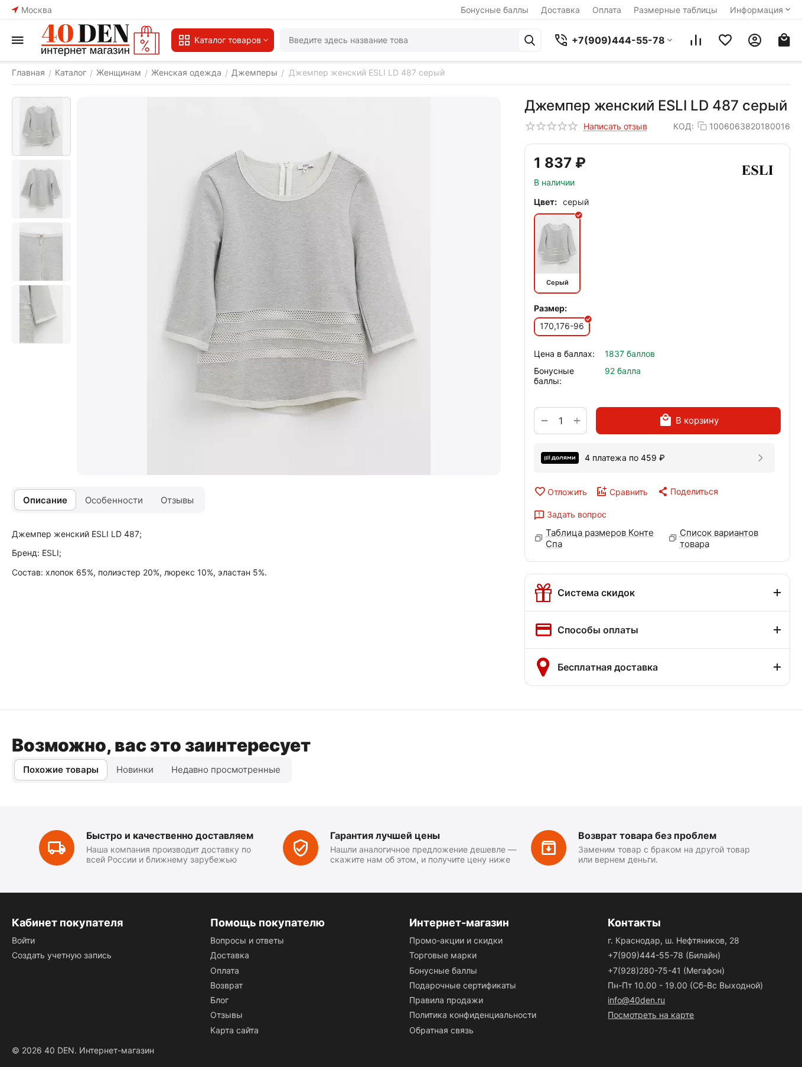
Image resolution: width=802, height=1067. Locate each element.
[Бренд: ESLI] (757, 170)
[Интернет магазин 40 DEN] (100, 40)
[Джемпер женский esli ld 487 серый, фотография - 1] (289, 286)
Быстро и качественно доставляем (169, 835)
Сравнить (628, 492)
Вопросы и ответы (247, 940)
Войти (23, 940)
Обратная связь (441, 1030)
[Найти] (529, 40)
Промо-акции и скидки (456, 940)
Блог (219, 1000)
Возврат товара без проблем (647, 835)
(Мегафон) (666, 970)
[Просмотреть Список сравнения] (696, 40)
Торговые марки (443, 955)
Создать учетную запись (62, 955)
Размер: (550, 308)
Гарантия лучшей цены (385, 835)
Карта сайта (234, 1030)
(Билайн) (664, 955)
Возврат (226, 985)
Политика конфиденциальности (472, 1015)
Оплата (606, 10)
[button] (687, 491)
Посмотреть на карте (651, 1015)
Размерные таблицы (676, 10)
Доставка (560, 10)
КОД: (683, 126)
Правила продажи (446, 1000)
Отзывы (226, 1015)
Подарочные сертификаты (462, 985)
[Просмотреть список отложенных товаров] (725, 40)
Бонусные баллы (495, 10)
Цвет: (545, 202)
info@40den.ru (636, 1000)
